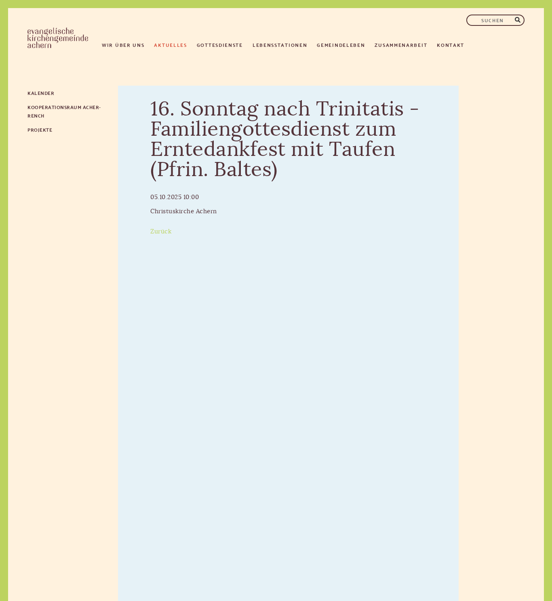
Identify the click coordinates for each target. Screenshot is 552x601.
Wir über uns (123, 44)
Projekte (39, 129)
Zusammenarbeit (401, 44)
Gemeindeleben (341, 44)
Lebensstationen (280, 44)
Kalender (40, 92)
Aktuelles (170, 44)
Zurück (160, 232)
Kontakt (450, 44)
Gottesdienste (220, 44)
